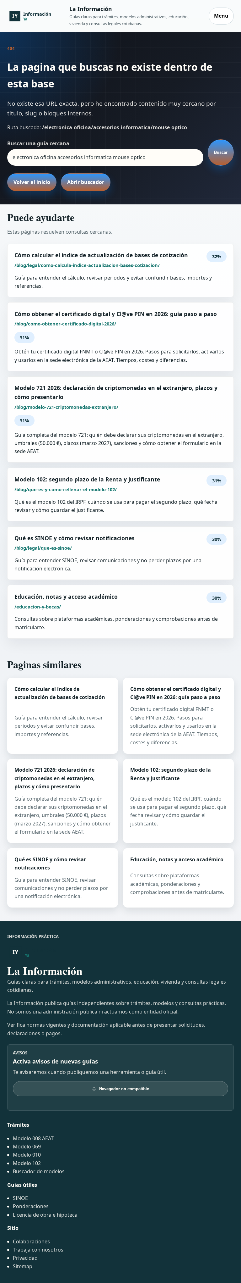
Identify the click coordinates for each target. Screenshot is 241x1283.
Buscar (221, 152)
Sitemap (22, 1266)
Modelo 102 (27, 1163)
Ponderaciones (31, 1206)
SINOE (20, 1198)
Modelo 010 (27, 1154)
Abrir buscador (85, 182)
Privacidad (25, 1257)
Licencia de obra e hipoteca (45, 1214)
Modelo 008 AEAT (33, 1138)
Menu (221, 15)
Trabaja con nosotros (38, 1249)
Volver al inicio (31, 182)
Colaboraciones (31, 1241)
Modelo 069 (27, 1146)
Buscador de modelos (39, 1171)
